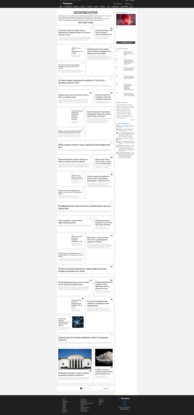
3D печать (91, 22)
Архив (64, 412)
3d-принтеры (83, 399)
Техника (89, 6)
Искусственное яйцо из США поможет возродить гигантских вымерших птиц (104, 32)
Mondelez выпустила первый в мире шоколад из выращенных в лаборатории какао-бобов (99, 51)
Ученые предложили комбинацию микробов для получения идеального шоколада (77, 115)
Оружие (103, 6)
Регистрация (132, 0)
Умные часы (83, 409)
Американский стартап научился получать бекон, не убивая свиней (73, 96)
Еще (131, 6)
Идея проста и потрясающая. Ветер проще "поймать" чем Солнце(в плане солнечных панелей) (126, 143)
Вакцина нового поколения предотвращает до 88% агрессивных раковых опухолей (70, 132)
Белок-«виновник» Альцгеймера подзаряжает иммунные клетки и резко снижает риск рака (99, 114)
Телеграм (101, 399)
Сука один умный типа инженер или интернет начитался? (125, 130)
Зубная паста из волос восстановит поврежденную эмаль (77, 177)
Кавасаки (120, 139)
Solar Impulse (84, 404)
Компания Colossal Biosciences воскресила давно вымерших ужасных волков (76, 303)
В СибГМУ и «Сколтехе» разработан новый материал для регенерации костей (104, 371)
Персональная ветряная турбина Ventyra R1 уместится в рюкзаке (133, 132)
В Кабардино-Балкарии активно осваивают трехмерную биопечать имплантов (74, 374)
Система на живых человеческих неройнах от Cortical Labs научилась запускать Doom (81, 81)
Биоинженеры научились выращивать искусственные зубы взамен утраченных (103, 222)
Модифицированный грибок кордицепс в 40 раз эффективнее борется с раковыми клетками (103, 285)
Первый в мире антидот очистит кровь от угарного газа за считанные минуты (103, 161)
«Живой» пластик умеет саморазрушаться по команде (77, 50)
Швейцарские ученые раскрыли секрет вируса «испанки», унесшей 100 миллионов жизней (70, 192)
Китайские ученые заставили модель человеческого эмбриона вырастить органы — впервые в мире (74, 32)
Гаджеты (76, 6)
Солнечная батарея (85, 407)
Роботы (83, 6)
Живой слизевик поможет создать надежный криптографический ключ (84, 146)
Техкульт (66, 3)
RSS (99, 404)
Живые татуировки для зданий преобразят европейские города (77, 238)
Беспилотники (84, 401)
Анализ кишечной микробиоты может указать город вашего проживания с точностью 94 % (98, 178)
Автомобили (124, 6)
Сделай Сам (115, 6)
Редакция (125, 402)
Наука (60, 6)
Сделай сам (65, 411)
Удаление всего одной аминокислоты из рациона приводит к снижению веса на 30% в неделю (71, 255)
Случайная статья (126, 42)
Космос (96, 6)
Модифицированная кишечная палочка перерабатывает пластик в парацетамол (84, 207)
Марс (82, 406)
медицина (85, 22)
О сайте (124, 401)
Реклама (124, 404)
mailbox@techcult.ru (124, 409)
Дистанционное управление (87, 403)
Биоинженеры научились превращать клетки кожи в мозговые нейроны (63, 322)
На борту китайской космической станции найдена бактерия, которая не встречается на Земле (82, 270)
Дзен (100, 403)
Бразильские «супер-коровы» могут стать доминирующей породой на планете (97, 239)
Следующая (106, 388)
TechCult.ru (127, 407)
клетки (79, 22)
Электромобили (84, 411)
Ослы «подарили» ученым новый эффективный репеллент (70, 221)
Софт (108, 6)
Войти (127, 0)
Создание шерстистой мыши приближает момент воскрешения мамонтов (83, 338)
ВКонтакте (101, 401)
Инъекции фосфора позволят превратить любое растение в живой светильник (73, 160)
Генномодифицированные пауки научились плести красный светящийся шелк (74, 283)
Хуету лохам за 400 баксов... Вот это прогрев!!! (125, 127)
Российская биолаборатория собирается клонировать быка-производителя (98, 303)
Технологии (68, 6)
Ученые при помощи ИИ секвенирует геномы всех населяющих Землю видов (103, 97)
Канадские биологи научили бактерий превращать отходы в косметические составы (68, 66)
